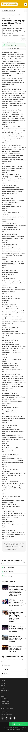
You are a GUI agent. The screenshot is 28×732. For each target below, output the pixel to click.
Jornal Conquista (20, 37)
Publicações (4, 692)
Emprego (3, 685)
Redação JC (12, 37)
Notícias (3, 683)
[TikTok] (10, 718)
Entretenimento (5, 690)
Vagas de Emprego (5, 701)
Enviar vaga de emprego (7, 708)
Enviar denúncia (5, 706)
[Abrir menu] (25, 4)
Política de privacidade (18, 729)
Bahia (2, 688)
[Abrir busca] (25, 10)
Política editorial (8, 729)
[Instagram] (2, 718)
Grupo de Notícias (5, 698)
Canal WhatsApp (5, 703)
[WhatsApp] (14, 718)
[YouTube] (6, 718)
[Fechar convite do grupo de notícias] (10, 724)
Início (3, 18)
